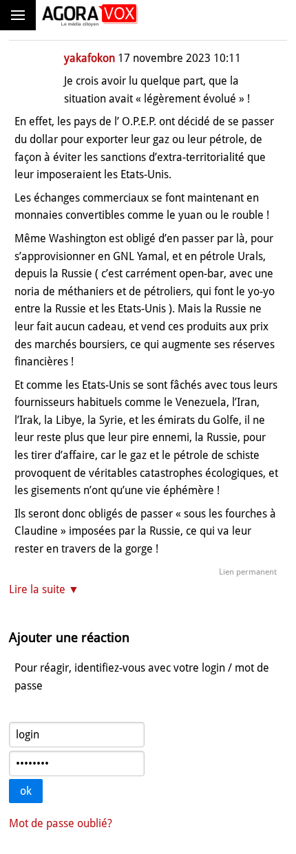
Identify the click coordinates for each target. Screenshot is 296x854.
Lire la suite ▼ (44, 589)
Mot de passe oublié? (60, 823)
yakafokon (89, 58)
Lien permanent (248, 572)
